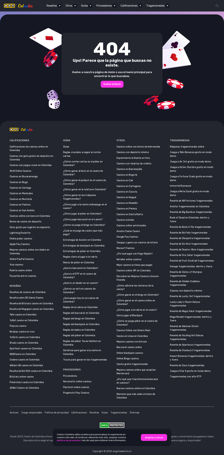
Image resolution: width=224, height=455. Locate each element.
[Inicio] (20, 6)
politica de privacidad (69, 440)
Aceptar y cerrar (154, 437)
